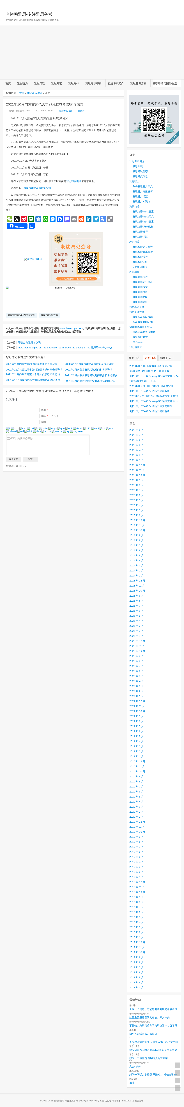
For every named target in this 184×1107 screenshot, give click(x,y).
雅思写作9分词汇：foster (143, 381)
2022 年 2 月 (136, 691)
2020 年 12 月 (137, 761)
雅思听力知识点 (141, 201)
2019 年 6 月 (136, 851)
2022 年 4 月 (136, 681)
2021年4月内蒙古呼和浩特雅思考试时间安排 (90, 380)
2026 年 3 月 (136, 455)
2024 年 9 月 (136, 535)
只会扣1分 (135, 1066)
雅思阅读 (56, 83)
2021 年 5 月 (136, 736)
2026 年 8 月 (136, 429)
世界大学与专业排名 (144, 332)
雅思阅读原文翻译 (143, 246)
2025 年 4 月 (136, 505)
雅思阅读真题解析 (143, 251)
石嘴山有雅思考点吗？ (30, 342)
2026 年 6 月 (136, 439)
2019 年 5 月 (136, 856)
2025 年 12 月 (137, 465)
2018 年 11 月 (137, 887)
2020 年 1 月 (136, 816)
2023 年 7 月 (136, 605)
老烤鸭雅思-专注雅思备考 (29, 14)
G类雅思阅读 (140, 266)
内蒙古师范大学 (49, 315)
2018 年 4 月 (136, 922)
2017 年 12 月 (137, 942)
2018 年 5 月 (136, 917)
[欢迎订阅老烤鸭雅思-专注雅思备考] (178, 4)
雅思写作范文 (140, 286)
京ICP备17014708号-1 (90, 1101)
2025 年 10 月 (137, 475)
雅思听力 (22, 83)
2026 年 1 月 (136, 460)
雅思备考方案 (138, 83)
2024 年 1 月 (136, 575)
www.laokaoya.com (71, 328)
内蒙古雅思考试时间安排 (37, 188)
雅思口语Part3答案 (143, 221)
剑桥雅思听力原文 (143, 186)
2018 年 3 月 (136, 927)
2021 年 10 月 (137, 711)
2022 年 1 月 (136, 696)
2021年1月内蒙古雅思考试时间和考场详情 (88, 369)
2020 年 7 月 (136, 786)
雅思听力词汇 (140, 196)
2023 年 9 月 (136, 595)
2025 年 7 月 (136, 490)
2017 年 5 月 (136, 977)
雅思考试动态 (140, 171)
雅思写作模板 (140, 291)
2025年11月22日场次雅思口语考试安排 (151, 386)
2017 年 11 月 (137, 947)
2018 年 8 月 (136, 902)
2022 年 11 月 (137, 645)
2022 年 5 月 (136, 676)
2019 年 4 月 (136, 861)
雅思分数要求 (140, 337)
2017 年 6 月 (136, 972)
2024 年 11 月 (137, 525)
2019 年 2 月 (136, 872)
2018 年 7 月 (136, 907)
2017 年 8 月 (136, 962)
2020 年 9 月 (136, 776)
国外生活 (138, 342)
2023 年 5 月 (136, 615)
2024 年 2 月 (136, 570)
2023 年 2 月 (136, 630)
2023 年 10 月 (137, 590)
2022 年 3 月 (136, 686)
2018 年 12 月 (137, 882)
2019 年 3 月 (136, 867)
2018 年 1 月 (136, 937)
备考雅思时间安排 (143, 322)
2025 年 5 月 (136, 500)
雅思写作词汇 (140, 302)
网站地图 (116, 1101)
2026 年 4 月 (136, 450)
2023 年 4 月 (136, 620)
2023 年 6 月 (136, 610)
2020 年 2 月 (136, 811)
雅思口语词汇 (140, 236)
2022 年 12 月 (137, 640)
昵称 (44, 409)
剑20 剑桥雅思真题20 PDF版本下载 (149, 371)
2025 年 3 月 (136, 510)
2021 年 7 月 (136, 726)
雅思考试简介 (116, 83)
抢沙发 (81, 110)
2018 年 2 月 (136, 932)
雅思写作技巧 (140, 276)
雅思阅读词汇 (140, 261)
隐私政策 (106, 1101)
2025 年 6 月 (136, 495)
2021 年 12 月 (137, 701)
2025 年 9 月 (136, 480)
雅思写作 (73, 83)
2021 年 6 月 (136, 731)
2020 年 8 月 (136, 781)
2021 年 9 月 (136, 716)
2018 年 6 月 (136, 912)
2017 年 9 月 (136, 957)
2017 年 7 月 (136, 967)
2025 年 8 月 (136, 485)
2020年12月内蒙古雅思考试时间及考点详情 (89, 364)
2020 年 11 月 (137, 766)
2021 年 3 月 (136, 746)
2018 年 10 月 (137, 892)
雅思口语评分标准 (143, 226)
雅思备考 (139, 1101)
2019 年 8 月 (136, 841)
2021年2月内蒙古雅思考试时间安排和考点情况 (91, 375)
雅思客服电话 (73, 181)
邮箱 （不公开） (51, 415)
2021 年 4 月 (136, 741)
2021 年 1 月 (136, 756)
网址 (43, 422)
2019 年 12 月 (137, 821)
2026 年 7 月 (136, 434)
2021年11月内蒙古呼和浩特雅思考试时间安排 (31, 364)
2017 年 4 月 (136, 982)
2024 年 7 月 (136, 545)
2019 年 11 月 (137, 826)
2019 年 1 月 (136, 877)
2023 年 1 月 (136, 635)
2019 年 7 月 (136, 846)
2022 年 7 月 (136, 666)
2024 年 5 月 (136, 555)
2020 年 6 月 (136, 791)
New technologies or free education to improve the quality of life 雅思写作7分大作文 (65, 347)
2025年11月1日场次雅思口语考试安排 (150, 366)
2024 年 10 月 (137, 530)
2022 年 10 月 (137, 650)
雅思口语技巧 (140, 231)
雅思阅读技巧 (140, 256)
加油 (131, 1082)
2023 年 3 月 (136, 625)
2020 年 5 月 (136, 796)
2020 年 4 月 (136, 801)
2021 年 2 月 (136, 751)
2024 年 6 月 (136, 550)
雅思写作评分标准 (143, 281)
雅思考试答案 (93, 83)
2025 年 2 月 (136, 515)
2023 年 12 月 (137, 580)
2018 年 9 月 (136, 897)
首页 (8, 83)
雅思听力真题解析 (143, 191)
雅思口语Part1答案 (143, 211)
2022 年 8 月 (136, 661)
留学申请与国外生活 (165, 83)
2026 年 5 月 (136, 445)
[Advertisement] (92, 52)
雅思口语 (39, 83)
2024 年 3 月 (136, 565)
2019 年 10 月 (137, 831)
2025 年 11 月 (137, 470)
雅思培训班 (135, 347)
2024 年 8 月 (136, 540)
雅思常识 (138, 166)
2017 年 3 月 (136, 987)
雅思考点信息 (34, 93)
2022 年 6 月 (136, 671)
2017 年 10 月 (137, 952)
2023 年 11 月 (137, 585)
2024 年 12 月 (137, 520)
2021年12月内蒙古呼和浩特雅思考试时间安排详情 (34, 369)
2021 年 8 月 (136, 721)
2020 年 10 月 (137, 771)
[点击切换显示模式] (177, 1065)
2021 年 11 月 (137, 706)
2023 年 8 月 (136, 600)
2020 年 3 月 (136, 806)
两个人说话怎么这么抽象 (143, 1033)
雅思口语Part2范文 (143, 216)
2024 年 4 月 (136, 560)
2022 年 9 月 (136, 656)
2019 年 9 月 (136, 836)
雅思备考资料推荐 (143, 317)
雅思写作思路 (140, 296)
